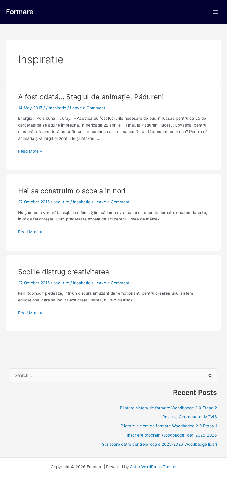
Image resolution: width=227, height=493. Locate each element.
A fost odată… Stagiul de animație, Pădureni (91, 97)
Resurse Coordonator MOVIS (189, 416)
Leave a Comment (87, 108)
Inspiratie (57, 108)
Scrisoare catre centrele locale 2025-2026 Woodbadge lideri (159, 444)
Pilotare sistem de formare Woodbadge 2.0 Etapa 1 (169, 426)
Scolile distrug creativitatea (63, 271)
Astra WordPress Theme (153, 466)
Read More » (30, 150)
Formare (19, 11)
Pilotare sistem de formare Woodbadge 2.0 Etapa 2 (168, 408)
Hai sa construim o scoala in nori (72, 191)
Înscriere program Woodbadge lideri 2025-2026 (172, 435)
